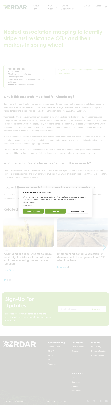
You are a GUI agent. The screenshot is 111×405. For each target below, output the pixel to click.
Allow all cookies (33, 211)
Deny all (55, 211)
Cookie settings (77, 211)
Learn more (27, 205)
